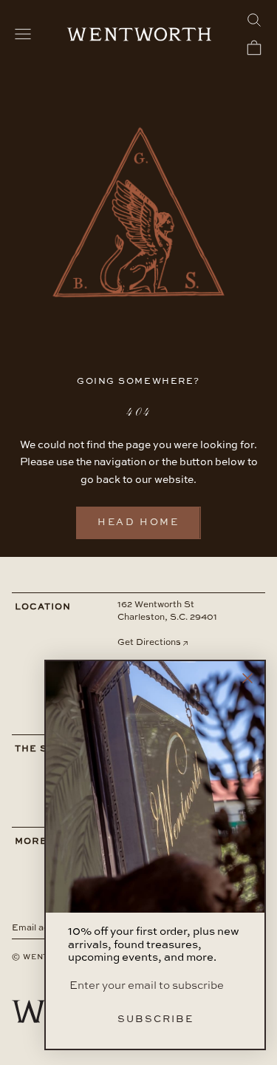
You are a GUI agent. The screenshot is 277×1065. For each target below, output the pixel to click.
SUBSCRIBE (155, 1019)
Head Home (138, 522)
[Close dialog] (247, 678)
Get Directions (149, 642)
